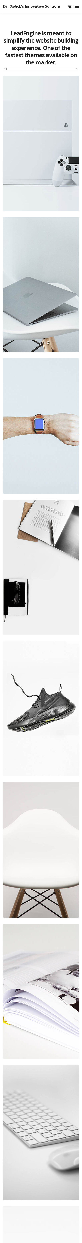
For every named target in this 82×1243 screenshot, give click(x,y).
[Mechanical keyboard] (41, 1132)
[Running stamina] (41, 708)
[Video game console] (41, 143)
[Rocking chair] (41, 850)
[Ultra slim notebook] (41, 284)
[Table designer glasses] (41, 567)
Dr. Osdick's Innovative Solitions (32, 6)
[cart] (69, 7)
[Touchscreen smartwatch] (41, 426)
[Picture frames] (41, 991)
